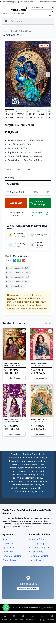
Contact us (7, 543)
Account (32, 619)
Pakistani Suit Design (15, 286)
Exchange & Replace (39, 547)
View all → (49, 323)
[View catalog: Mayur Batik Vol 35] (15, 411)
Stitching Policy (36, 543)
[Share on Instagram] (23, 260)
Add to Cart (16, 203)
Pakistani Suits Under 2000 (17, 281)
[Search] (6, 21)
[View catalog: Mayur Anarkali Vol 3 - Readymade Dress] (15, 355)
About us (6, 539)
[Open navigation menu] (4, 10)
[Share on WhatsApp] (19, 260)
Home (5, 31)
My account (8, 547)
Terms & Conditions (11, 556)
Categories (23, 619)
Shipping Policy (36, 539)
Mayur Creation (21, 256)
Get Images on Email (16, 214)
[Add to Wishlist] (24, 331)
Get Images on (36, 214)
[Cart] (41, 616)
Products (14, 619)
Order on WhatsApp (39, 203)
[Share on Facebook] (14, 260)
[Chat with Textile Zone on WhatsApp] (6, 607)
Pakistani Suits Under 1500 (17, 277)
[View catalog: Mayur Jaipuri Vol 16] (41, 355)
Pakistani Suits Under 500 (17, 268)
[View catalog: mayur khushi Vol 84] (41, 411)
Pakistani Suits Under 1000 (17, 273)
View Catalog (14, 378)
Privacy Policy (9, 560)
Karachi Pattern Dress (21, 31)
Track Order (8, 551)
